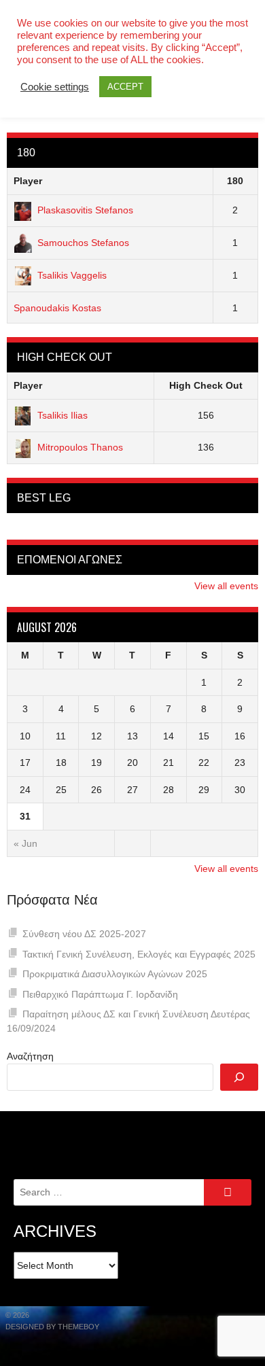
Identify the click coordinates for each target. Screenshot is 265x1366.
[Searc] (239, 1077)
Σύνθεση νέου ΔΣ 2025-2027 (84, 933)
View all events (226, 585)
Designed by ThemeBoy (52, 1327)
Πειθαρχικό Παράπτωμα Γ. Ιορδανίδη (100, 994)
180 (235, 180)
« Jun (25, 843)
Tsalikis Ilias (62, 415)
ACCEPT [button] (125, 87)
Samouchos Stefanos (83, 242)
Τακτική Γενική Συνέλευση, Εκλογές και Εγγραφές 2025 (138, 954)
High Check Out (206, 385)
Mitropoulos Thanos (80, 447)
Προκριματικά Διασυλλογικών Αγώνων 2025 (114, 973)
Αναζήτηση (30, 1056)
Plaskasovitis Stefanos (85, 210)
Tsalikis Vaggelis (72, 275)
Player (28, 180)
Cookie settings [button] (54, 87)
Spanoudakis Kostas (57, 307)
